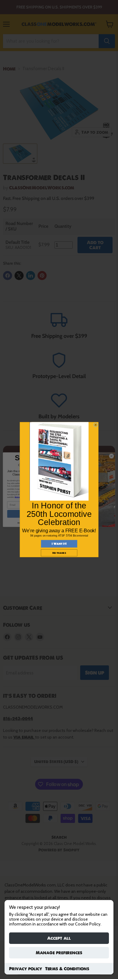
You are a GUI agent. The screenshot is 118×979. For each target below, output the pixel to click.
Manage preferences (59, 952)
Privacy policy (25, 968)
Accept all (59, 938)
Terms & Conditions (67, 968)
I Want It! (59, 544)
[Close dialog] (95, 424)
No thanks (59, 552)
